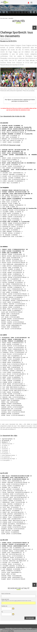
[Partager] (31, 2)
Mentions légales (9, 628)
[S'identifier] (28, 3)
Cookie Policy (10, 630)
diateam (21, 628)
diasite (30, 628)
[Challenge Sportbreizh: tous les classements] (18, 77)
